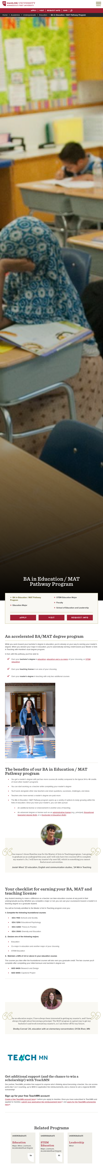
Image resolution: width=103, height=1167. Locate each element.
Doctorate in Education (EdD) (54, 815)
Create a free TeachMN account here (20, 1099)
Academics (15, 15)
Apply (23, 617)
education (42, 659)
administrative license (62, 812)
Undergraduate (29, 15)
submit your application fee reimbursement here (41, 1102)
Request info (79, 617)
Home (5, 15)
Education (43, 15)
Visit (51, 617)
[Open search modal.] (71, 10)
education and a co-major (57, 659)
